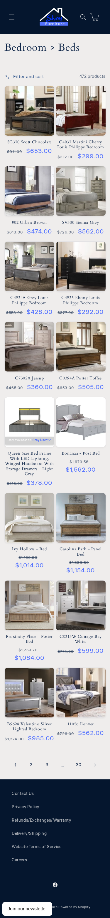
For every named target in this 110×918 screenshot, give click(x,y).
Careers (19, 860)
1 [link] (15, 765)
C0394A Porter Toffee (80, 378)
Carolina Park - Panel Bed (81, 552)
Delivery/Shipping (29, 834)
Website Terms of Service (36, 847)
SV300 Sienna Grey (80, 222)
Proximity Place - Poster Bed (29, 639)
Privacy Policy (25, 807)
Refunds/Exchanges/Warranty (41, 820)
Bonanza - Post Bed (81, 453)
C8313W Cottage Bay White (81, 639)
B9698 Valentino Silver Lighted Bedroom (29, 727)
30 (78, 765)
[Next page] (94, 765)
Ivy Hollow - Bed (29, 549)
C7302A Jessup (29, 378)
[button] (11, 17)
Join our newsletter (27, 908)
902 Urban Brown (29, 222)
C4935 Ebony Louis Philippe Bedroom (80, 300)
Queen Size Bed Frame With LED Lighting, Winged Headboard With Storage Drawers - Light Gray (29, 463)
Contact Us (23, 794)
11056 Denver (80, 724)
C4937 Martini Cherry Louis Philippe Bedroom (80, 144)
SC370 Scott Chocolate (29, 141)
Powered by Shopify (74, 907)
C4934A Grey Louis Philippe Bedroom (29, 300)
